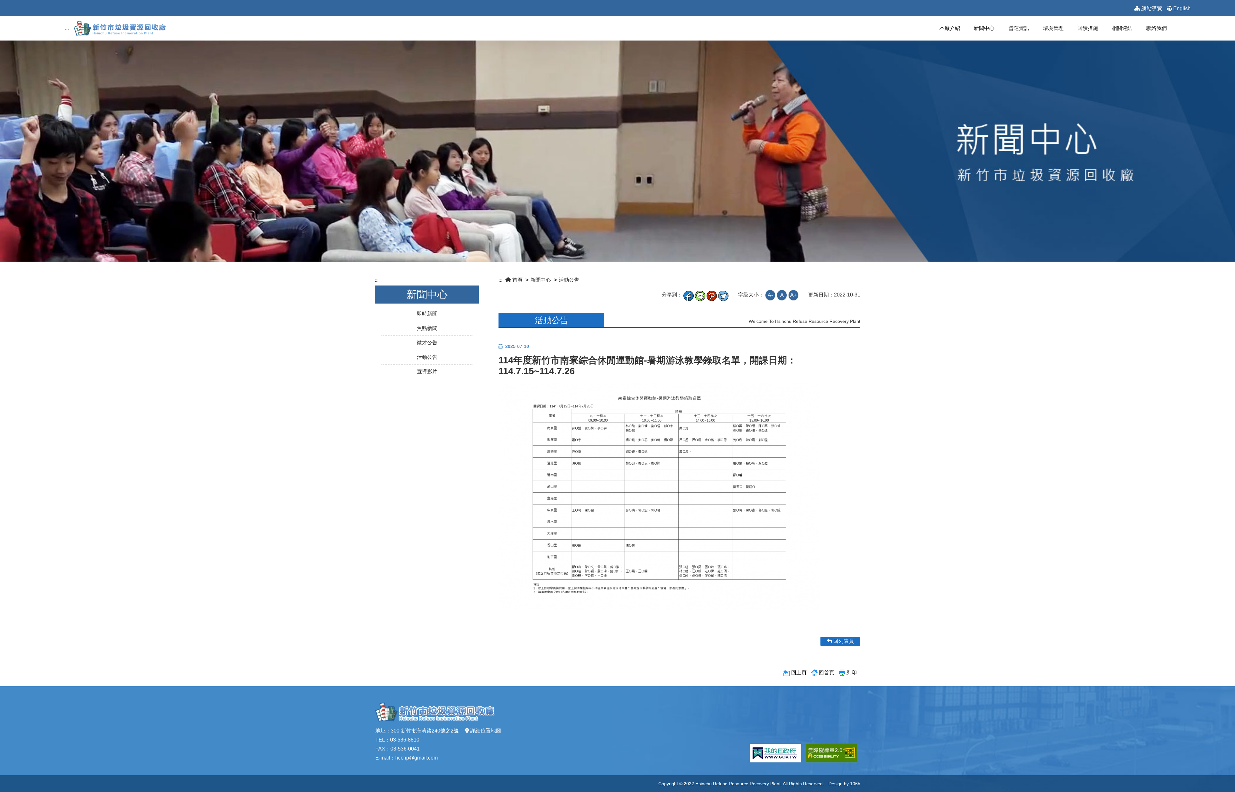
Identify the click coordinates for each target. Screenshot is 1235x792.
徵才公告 (427, 342)
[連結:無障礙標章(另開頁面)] (831, 753)
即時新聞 (427, 313)
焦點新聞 (427, 328)
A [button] (782, 295)
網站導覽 (1151, 8)
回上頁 (799, 672)
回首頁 (826, 672)
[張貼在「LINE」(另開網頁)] (700, 294)
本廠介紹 (949, 28)
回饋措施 (1087, 28)
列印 (851, 672)
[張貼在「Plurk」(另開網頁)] (712, 294)
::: (67, 28)
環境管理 (1053, 28)
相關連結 (1122, 28)
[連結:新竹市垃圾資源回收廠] (121, 28)
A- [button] (770, 295)
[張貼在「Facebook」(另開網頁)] (688, 294)
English (1182, 8)
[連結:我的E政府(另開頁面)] (775, 753)
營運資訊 (1019, 28)
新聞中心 (984, 28)
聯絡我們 (1156, 28)
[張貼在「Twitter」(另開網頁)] (723, 294)
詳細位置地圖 (485, 730)
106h (855, 783)
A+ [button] (793, 295)
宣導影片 (427, 371)
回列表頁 (843, 641)
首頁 (517, 280)
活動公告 (427, 357)
